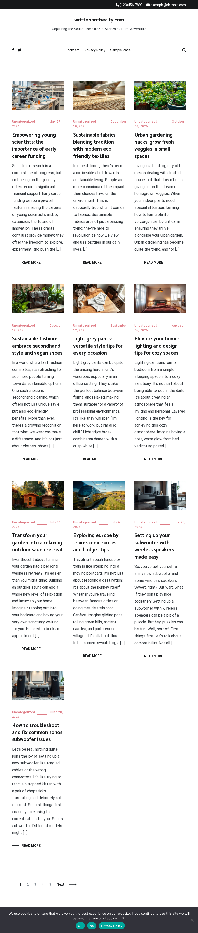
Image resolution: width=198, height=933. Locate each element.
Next (60, 884)
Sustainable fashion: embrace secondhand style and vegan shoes (37, 346)
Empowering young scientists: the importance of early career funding (34, 146)
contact (74, 50)
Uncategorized (23, 121)
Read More (31, 262)
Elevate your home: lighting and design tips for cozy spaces (156, 346)
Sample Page (120, 50)
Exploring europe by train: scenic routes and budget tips (96, 543)
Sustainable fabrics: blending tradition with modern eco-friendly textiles (94, 146)
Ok (80, 926)
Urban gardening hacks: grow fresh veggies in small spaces (154, 146)
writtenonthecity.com (99, 20)
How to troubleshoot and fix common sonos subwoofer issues (37, 733)
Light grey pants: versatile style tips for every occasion (98, 346)
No (92, 926)
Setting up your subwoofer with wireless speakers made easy (154, 546)
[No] (192, 920)
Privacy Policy (95, 50)
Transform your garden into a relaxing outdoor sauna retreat (37, 543)
